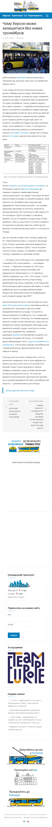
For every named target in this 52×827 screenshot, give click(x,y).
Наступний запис (36, 414)
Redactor (20, 38)
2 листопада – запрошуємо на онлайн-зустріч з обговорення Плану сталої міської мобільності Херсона (25, 720)
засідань (13, 185)
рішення (16, 334)
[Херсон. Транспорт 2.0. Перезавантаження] (26, 6)
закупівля (21, 77)
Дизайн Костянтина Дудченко (36, 817)
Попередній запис (14, 409)
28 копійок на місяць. (19, 132)
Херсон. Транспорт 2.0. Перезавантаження (23, 15)
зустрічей (22, 185)
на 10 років (13, 136)
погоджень (40, 185)
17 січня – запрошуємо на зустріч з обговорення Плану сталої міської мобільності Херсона (24, 703)
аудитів (31, 185)
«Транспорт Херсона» (12, 817)
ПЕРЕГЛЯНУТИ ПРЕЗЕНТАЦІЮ (26, 462)
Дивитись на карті (16, 597)
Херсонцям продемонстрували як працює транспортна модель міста (24, 711)
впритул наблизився (30, 189)
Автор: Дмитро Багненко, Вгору (20, 390)
